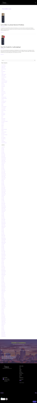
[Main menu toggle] (35, 3)
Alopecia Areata (3, 66)
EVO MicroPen (3, 91)
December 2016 (3, 302)
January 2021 (3, 236)
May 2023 (2, 199)
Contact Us (20, 374)
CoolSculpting (2, 48)
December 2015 (3, 318)
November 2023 (3, 191)
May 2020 (2, 247)
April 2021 (2, 232)
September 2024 (3, 177)
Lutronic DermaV (3, 110)
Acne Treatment (3, 64)
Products (20, 371)
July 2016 (2, 309)
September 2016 (3, 306)
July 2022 (2, 212)
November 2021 (3, 223)
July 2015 (2, 325)
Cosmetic (20, 369)
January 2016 (3, 317)
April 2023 (2, 200)
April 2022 (2, 216)
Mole (2, 117)
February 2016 (3, 316)
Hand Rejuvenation (3, 101)
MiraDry (2, 115)
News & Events (3, 118)
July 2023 (2, 196)
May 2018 (2, 279)
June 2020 (2, 246)
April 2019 (2, 265)
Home (20, 367)
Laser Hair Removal (3, 106)
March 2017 (2, 298)
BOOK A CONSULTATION (5, 353)
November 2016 (3, 304)
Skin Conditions (3, 137)
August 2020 (3, 243)
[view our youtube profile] (20, 380)
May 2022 (2, 215)
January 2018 (3, 285)
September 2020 (3, 242)
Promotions (20, 375)
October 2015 (3, 321)
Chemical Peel (3, 75)
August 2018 (3, 275)
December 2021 (3, 222)
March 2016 (2, 314)
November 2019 (3, 255)
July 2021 (2, 228)
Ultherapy (2, 140)
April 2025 (2, 168)
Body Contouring (3, 68)
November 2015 (3, 320)
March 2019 (2, 266)
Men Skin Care (3, 113)
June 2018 (2, 278)
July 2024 (2, 180)
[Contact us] (35, 393)
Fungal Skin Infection (4, 98)
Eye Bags (2, 94)
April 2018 (2, 281)
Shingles (2, 130)
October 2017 (3, 289)
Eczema (2, 87)
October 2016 (3, 305)
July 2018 (2, 277)
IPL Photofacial (3, 102)
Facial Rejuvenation (3, 97)
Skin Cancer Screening (4, 134)
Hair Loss (2, 99)
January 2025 (3, 172)
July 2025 (2, 164)
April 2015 (2, 329)
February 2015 (3, 332)
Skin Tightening (3, 26)
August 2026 (3, 146)
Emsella (2, 90)
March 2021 (2, 234)
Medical (2, 111)
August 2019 (3, 259)
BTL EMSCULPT (3, 71)
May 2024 (2, 183)
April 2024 (2, 184)
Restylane (2, 125)
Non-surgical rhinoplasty (4, 121)
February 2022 (3, 219)
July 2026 (2, 148)
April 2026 (2, 152)
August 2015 (3, 324)
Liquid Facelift (3, 109)
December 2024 (3, 173)
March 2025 (3, 169)
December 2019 (3, 254)
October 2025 (3, 160)
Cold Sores (2, 78)
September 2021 (3, 226)
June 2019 (2, 262)
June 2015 (2, 326)
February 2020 (3, 251)
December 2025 (3, 157)
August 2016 (3, 308)
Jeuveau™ (2, 103)
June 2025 (2, 165)
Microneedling (3, 114)
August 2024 (3, 179)
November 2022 (3, 207)
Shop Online (20, 372)
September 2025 (3, 161)
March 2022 (3, 218)
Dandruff (2, 83)
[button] (5, 353)
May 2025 (2, 167)
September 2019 (3, 258)
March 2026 (3, 153)
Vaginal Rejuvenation (4, 142)
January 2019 (3, 269)
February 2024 (3, 187)
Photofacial (2, 122)
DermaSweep (3, 86)
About (20, 368)
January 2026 (3, 156)
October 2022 (3, 208)
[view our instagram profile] (21, 380)
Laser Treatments (3, 107)
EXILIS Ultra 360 (3, 93)
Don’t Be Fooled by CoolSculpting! (11, 47)
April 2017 (2, 297)
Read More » (2, 32)
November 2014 (3, 336)
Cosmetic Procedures (4, 82)
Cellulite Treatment (3, 74)
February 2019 (3, 267)
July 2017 (2, 293)
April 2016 (2, 313)
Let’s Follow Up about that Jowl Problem (12, 25)
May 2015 (2, 328)
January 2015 (3, 333)
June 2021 (2, 230)
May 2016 (2, 312)
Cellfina (2, 72)
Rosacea (2, 126)
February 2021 (3, 235)
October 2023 (3, 192)
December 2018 (3, 270)
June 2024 (2, 181)
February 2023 (3, 203)
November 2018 (3, 271)
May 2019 (2, 263)
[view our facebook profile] (19, 380)
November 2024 (3, 175)
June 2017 (2, 294)
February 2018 (3, 283)
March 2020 (3, 250)
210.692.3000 (6, 381)
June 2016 (2, 310)
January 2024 (3, 188)
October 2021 (3, 224)
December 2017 (3, 286)
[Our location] (36, 393)
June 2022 (2, 214)
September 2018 (3, 274)
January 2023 (3, 204)
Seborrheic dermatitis (4, 129)
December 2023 (3, 189)
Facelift (2, 95)
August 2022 (3, 211)
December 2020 (3, 238)
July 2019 (2, 261)
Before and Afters (21, 373)
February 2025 (3, 171)
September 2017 (3, 290)
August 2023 (3, 195)
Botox (2, 70)
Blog (19, 376)
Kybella (2, 105)
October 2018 (3, 273)
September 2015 (3, 322)
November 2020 (3, 239)
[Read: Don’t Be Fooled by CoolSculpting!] (3, 40)
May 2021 (2, 231)
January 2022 (3, 220)
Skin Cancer (2, 133)
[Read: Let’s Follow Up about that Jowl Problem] (3, 17)
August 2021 (3, 227)
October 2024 (3, 176)
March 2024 (3, 185)
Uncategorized (3, 141)
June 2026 (2, 149)
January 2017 (3, 301)
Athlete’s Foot (3, 67)
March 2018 (2, 282)
